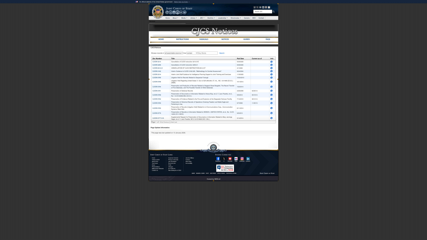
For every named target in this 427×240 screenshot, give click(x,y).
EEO (254, 18)
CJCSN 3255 (157, 65)
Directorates (235, 18)
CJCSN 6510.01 (158, 68)
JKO (201, 18)
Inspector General (173, 158)
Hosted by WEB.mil (213, 179)
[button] (182, 2)
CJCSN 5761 (157, 91)
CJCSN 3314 (157, 74)
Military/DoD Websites (158, 168)
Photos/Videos (156, 166)
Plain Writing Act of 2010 (174, 170)
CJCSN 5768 (157, 95)
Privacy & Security (173, 159)
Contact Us (155, 170)
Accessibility (189, 163)
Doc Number (157, 58)
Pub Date (240, 58)
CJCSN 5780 (157, 77)
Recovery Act (172, 163)
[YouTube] (260, 7)
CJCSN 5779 (157, 113)
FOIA (169, 165)
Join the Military (190, 158)
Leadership (222, 18)
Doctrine (210, 18)
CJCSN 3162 (157, 71)
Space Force (221, 173)
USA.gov (170, 166)
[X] (257, 7)
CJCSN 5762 (157, 99)
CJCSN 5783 (157, 108)
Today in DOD (156, 159)
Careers (247, 18)
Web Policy (189, 161)
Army (193, 173)
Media (183, 18)
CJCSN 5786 (157, 82)
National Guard (231, 173)
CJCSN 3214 (157, 62)
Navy (207, 173)
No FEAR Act (171, 168)
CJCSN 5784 (157, 87)
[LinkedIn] (269, 7)
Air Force (213, 173)
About (175, 18)
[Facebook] (254, 7)
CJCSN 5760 (157, 103)
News (153, 165)
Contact (261, 18)
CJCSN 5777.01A (158, 118)
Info (271, 58)
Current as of (257, 58)
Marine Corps (200, 173)
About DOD (155, 161)
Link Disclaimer (172, 161)
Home (167, 18)
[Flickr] (263, 7)
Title (173, 58)
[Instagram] (266, 7)
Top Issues (155, 163)
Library (192, 18)
